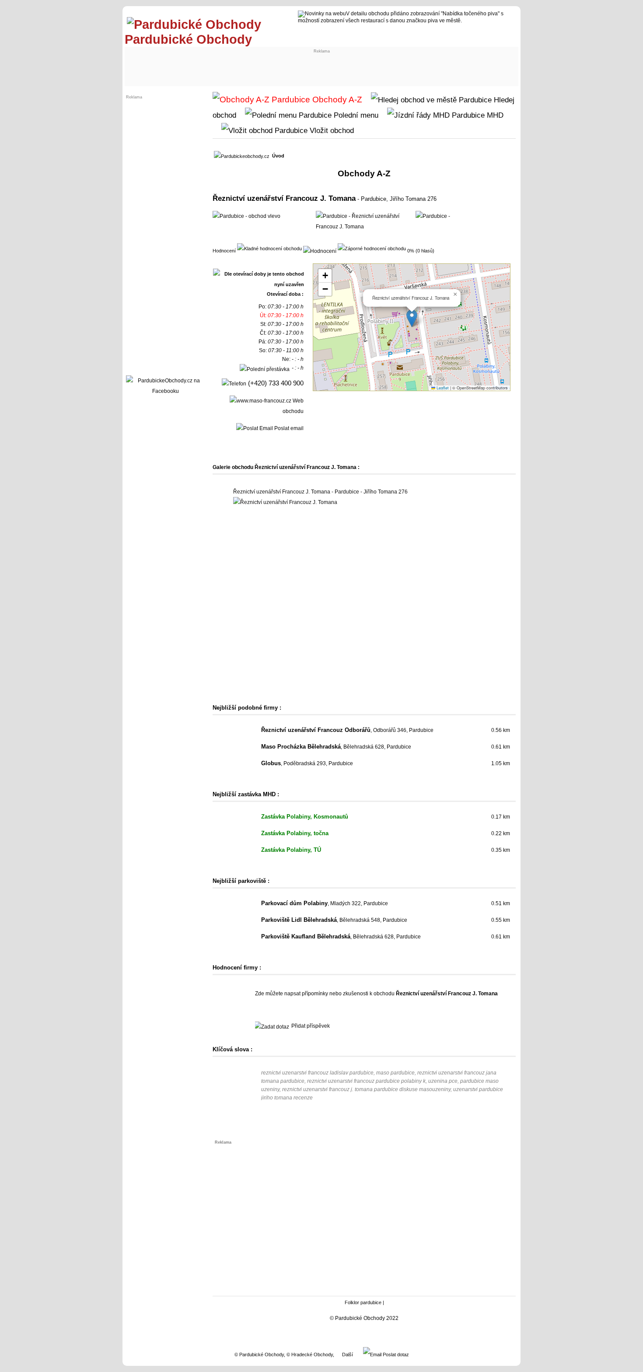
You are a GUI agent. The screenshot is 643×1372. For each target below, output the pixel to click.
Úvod (278, 155)
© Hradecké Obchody (310, 1354)
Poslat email (288, 428)
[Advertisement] (200, 64)
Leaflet (442, 388)
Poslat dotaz (395, 1354)
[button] (411, 318)
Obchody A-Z (336, 99)
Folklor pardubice (363, 1302)
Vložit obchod (331, 130)
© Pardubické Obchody (259, 1354)
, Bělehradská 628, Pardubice (336, 747)
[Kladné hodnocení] (269, 248)
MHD (494, 115)
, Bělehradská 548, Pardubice (334, 920)
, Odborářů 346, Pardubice (347, 730)
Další (347, 1354)
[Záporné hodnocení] (372, 248)
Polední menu (355, 115)
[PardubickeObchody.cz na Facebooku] (165, 391)
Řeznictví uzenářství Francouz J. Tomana (284, 198)
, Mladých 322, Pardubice (324, 903)
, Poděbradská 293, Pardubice (307, 763)
